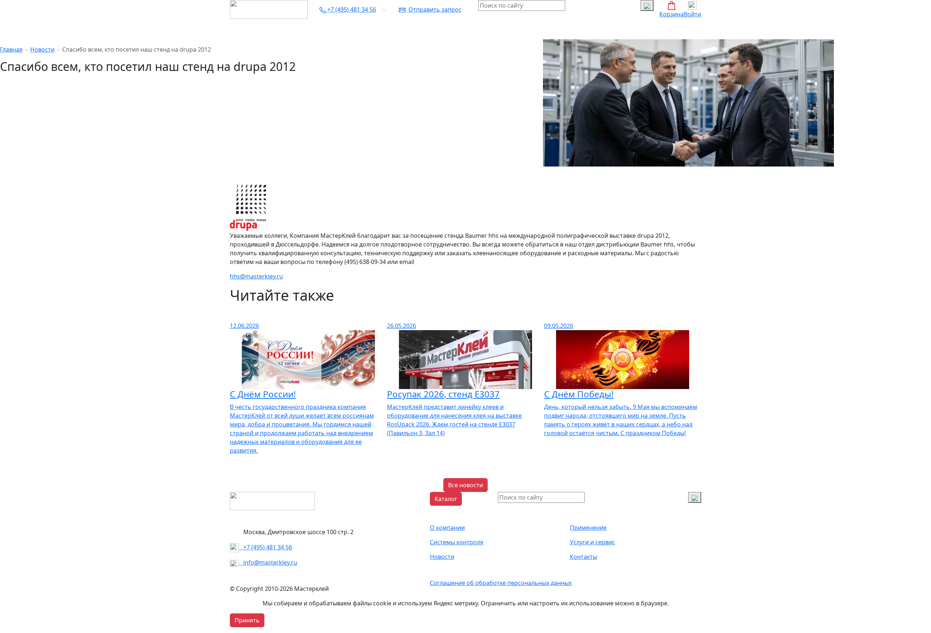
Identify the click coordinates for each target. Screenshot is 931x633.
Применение (588, 528)
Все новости (465, 485)
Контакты (498, 29)
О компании (278, 29)
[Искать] (647, 5)
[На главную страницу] (269, 9)
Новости (467, 29)
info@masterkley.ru (268, 562)
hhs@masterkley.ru (256, 276)
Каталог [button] (244, 29)
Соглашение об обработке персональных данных (501, 583)
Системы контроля (371, 29)
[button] (446, 499)
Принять (247, 620)
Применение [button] (320, 29)
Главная (11, 49)
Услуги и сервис (426, 29)
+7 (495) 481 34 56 (265, 547)
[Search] (694, 497)
